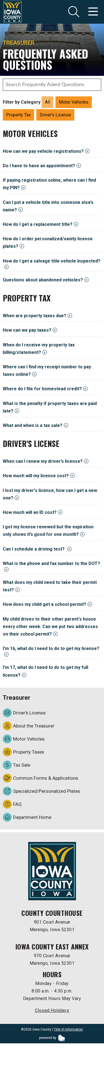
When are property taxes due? (34, 315)
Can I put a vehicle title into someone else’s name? (48, 206)
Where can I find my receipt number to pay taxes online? (47, 370)
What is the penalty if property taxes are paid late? (50, 407)
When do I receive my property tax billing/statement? (39, 348)
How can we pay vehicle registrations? (43, 151)
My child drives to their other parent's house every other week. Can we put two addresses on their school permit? (50, 626)
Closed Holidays (52, 1010)
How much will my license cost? (36, 475)
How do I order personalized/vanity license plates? (48, 242)
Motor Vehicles (73, 102)
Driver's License (55, 115)
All (47, 102)
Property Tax (18, 115)
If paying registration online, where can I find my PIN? (49, 184)
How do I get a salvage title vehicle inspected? (51, 261)
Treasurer (18, 42)
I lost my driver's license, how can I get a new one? (50, 494)
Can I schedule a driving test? (34, 549)
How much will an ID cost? (30, 512)
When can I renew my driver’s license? (43, 461)
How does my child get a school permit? (44, 604)
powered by (48, 1038)
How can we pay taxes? (27, 330)
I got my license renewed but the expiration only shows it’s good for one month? (48, 530)
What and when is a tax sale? (32, 425)
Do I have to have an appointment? (39, 165)
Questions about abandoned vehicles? (43, 279)
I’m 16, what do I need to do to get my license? (51, 648)
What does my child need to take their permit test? (50, 586)
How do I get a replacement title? (37, 224)
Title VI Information (68, 1029)
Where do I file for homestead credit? (42, 388)
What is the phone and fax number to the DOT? (51, 563)
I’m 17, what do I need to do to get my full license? (45, 671)
